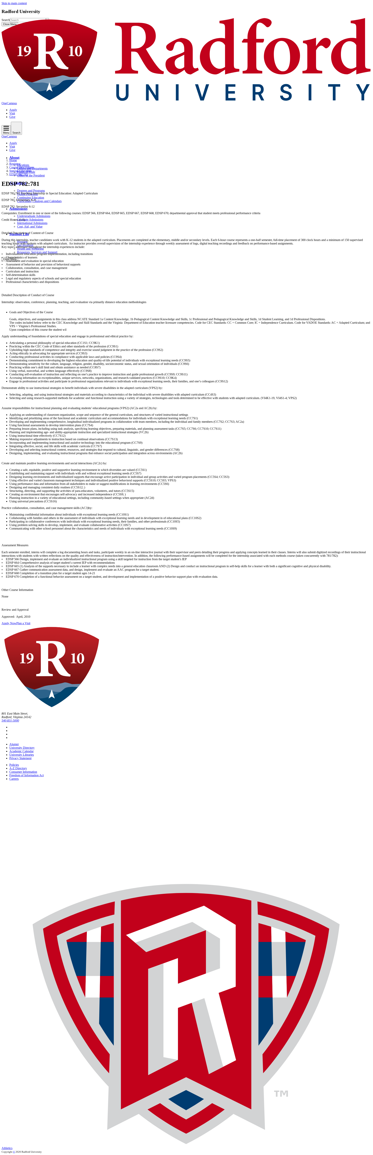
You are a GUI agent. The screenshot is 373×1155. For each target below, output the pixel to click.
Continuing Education (30, 197)
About (14, 158)
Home (13, 160)
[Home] (186, 99)
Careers (14, 778)
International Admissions (32, 223)
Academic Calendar (21, 751)
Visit (12, 113)
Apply (13, 109)
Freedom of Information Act (26, 775)
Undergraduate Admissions (33, 216)
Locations (23, 165)
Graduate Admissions (30, 219)
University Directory (22, 747)
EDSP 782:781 (18, 174)
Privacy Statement (20, 758)
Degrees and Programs (31, 190)
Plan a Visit (23, 623)
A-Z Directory (18, 768)
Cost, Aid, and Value (30, 226)
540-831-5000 (10, 720)
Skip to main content (14, 3)
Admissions (18, 209)
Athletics (7, 1148)
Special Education (20, 170)
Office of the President (31, 175)
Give (12, 116)
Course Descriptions (21, 167)
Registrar (14, 163)
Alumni (14, 744)
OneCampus (9, 103)
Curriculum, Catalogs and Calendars (39, 201)
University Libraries (21, 754)
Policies (14, 764)
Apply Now (9, 623)
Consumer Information (23, 771)
